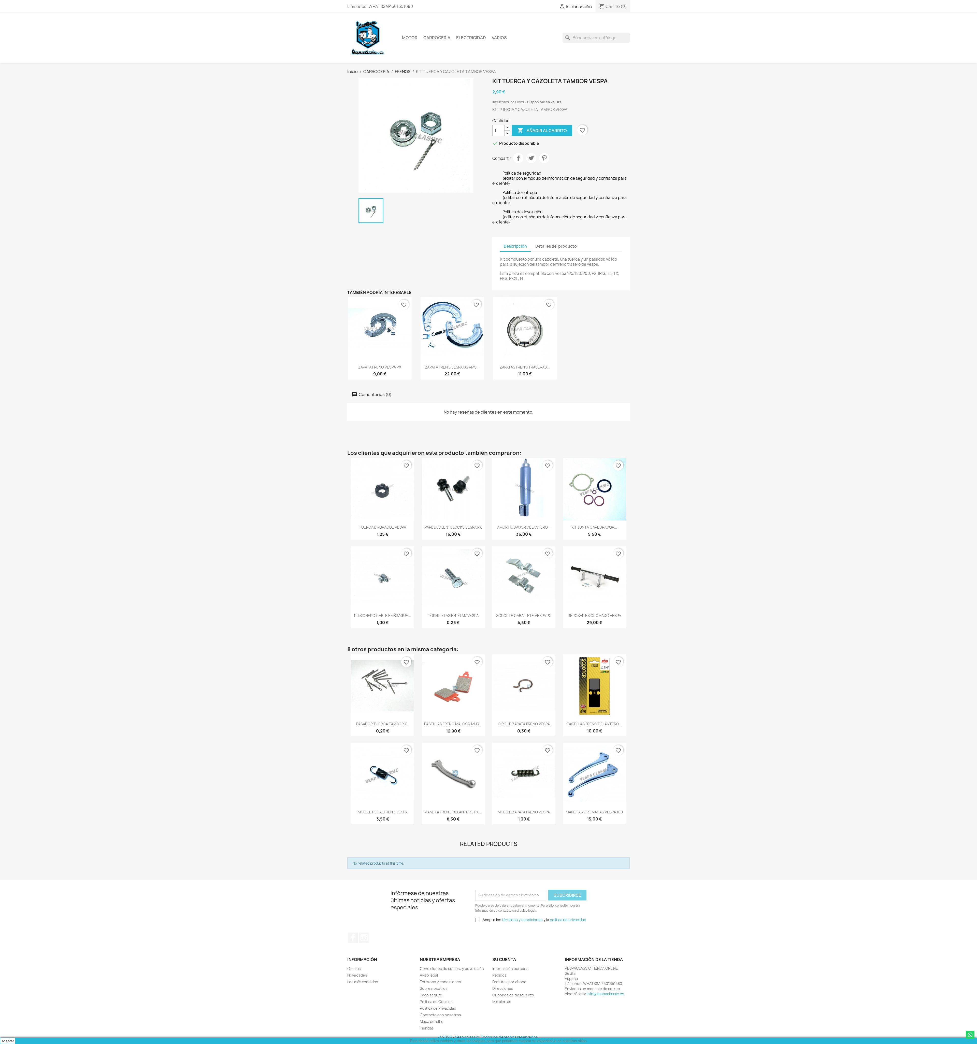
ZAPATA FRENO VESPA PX (379, 367)
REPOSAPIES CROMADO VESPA (594, 615)
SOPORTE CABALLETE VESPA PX (523, 615)
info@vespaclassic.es (605, 993)
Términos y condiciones (440, 981)
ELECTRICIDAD (471, 37)
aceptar (8, 1041)
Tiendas (427, 1028)
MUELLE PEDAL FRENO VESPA (383, 812)
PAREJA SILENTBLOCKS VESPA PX (453, 527)
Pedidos (499, 975)
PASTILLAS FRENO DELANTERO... (594, 724)
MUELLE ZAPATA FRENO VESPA (524, 812)
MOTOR (410, 37)
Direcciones (502, 988)
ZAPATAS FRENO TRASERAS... (525, 367)
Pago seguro (431, 995)
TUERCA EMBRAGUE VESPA (382, 527)
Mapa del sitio (431, 1021)
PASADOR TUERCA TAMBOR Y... (382, 724)
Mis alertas (501, 1001)
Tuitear (531, 158)
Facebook (353, 938)
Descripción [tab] (515, 246)
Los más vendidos (362, 981)
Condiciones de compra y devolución (452, 968)
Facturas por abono (509, 981)
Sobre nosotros (434, 988)
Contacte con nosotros (440, 1014)
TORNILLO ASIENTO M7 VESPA (453, 615)
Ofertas (354, 968)
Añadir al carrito (542, 130)
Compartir (518, 158)
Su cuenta (504, 959)
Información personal (510, 968)
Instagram (364, 938)
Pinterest (544, 158)
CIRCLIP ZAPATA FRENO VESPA (524, 724)
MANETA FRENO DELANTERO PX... (453, 812)
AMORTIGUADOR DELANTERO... (524, 527)
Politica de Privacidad (438, 1008)
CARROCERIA (436, 37)
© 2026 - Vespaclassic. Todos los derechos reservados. (488, 1037)
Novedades (357, 975)
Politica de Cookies (436, 1001)
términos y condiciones (522, 919)
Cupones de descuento (513, 995)
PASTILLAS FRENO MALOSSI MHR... (453, 724)
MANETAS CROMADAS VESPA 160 (594, 812)
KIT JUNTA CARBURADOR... (594, 527)
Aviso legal (429, 975)
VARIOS (499, 37)
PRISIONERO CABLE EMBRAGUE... (382, 615)
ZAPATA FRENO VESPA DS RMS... (452, 367)
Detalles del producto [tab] (556, 246)
